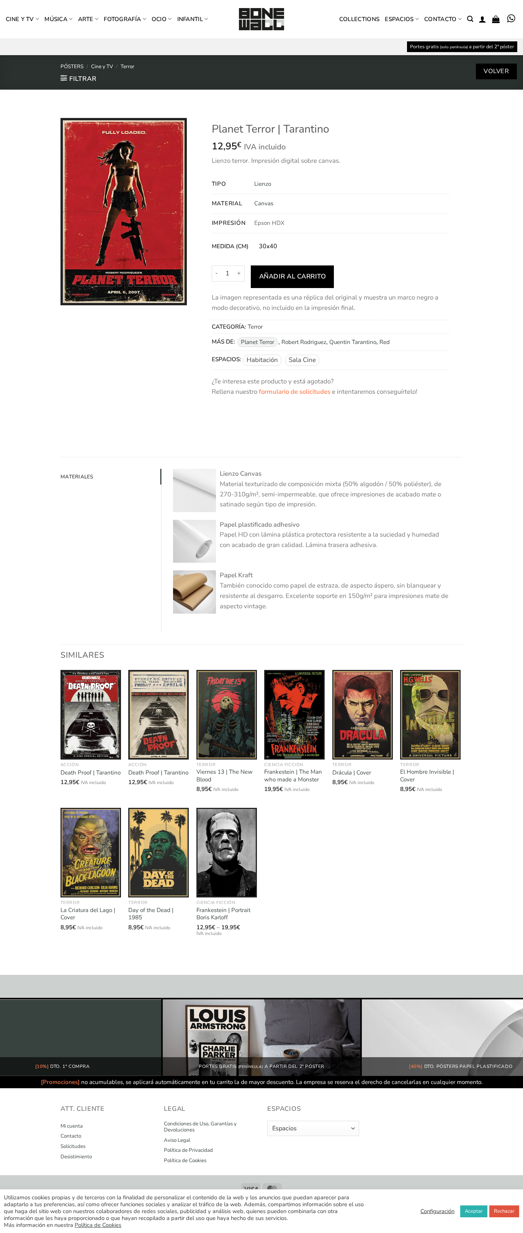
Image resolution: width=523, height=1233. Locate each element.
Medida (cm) (230, 247)
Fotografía (122, 19)
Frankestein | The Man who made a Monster (293, 775)
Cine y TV (20, 19)
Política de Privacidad (188, 1150)
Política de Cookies (185, 1161)
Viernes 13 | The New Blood (224, 775)
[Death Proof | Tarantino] (90, 715)
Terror (127, 66)
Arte (85, 19)
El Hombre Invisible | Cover (427, 775)
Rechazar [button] (504, 1211)
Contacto (440, 19)
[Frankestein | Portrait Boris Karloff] (226, 852)
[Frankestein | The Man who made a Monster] (294, 715)
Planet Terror (257, 342)
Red (384, 342)
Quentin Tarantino (352, 342)
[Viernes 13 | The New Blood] (226, 715)
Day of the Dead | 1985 (150, 914)
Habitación (262, 359)
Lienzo (262, 184)
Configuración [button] (437, 1211)
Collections (359, 19)
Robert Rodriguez (303, 342)
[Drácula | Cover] (362, 715)
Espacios (399, 19)
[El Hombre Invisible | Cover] (430, 715)
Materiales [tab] (76, 476)
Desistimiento (76, 1157)
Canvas (263, 203)
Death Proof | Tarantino (90, 772)
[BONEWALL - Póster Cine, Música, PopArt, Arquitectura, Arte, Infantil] (261, 19)
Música (55, 19)
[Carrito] (496, 19)
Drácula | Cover (351, 772)
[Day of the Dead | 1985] (158, 852)
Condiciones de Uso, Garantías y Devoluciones (200, 1127)
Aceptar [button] (474, 1211)
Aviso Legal (177, 1140)
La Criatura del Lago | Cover (87, 914)
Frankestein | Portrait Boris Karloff (223, 914)
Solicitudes (72, 1146)
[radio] (268, 246)
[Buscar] (470, 18)
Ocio (159, 19)
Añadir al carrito (292, 276)
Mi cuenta (71, 1126)
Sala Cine (302, 359)
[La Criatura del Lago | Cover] (90, 852)
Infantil (190, 19)
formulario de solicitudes (294, 391)
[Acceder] (482, 19)
